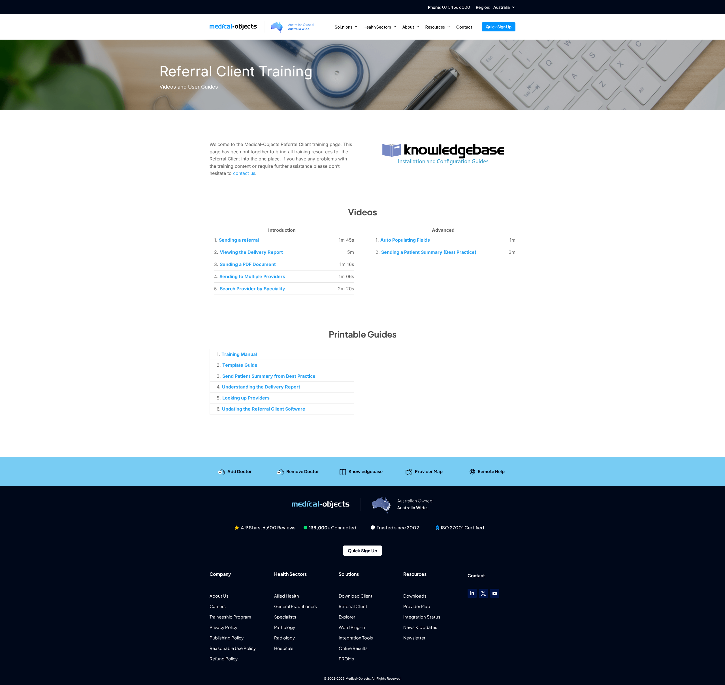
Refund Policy (224, 658)
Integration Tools (356, 637)
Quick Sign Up (498, 26)
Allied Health (286, 595)
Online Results (353, 648)
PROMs (346, 658)
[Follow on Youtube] (494, 593)
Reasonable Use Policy (233, 648)
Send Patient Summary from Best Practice (268, 376)
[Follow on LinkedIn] (472, 593)
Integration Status (421, 616)
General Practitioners (295, 606)
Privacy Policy (223, 627)
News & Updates (420, 627)
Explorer (347, 616)
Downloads (415, 595)
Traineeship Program (230, 616)
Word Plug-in (352, 627)
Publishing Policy (227, 637)
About (408, 26)
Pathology (284, 627)
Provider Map (429, 471)
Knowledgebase (366, 471)
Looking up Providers (246, 398)
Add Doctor (239, 471)
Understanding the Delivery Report (261, 387)
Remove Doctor (302, 471)
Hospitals (283, 648)
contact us (244, 173)
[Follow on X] (483, 593)
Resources (435, 26)
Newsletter (414, 637)
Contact (464, 26)
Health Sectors (377, 26)
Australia (501, 7)
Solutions (343, 26)
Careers (218, 606)
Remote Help (491, 471)
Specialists (285, 616)
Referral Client (353, 606)
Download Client (355, 595)
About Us (219, 595)
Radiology (284, 637)
